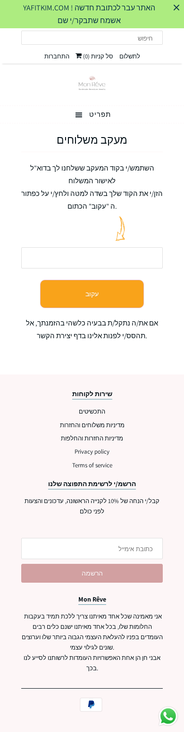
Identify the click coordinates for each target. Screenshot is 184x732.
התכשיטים (92, 411)
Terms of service (92, 465)
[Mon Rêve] (92, 83)
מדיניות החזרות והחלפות (92, 438)
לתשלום (129, 56)
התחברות (56, 56)
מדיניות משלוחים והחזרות (92, 425)
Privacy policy (92, 451)
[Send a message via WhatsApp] (168, 716)
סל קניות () (97, 56)
